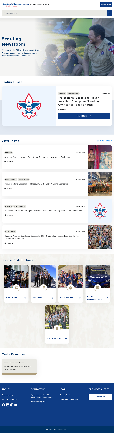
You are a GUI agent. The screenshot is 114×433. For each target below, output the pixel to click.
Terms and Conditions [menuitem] (69, 399)
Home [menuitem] (26, 4)
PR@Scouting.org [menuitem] (38, 401)
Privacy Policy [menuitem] (66, 395)
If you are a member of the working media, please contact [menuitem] (42, 396)
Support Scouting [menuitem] (9, 399)
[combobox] (55, 13)
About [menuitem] (46, 4)
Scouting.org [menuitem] (7, 395)
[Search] (109, 13)
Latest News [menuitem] (36, 4)
